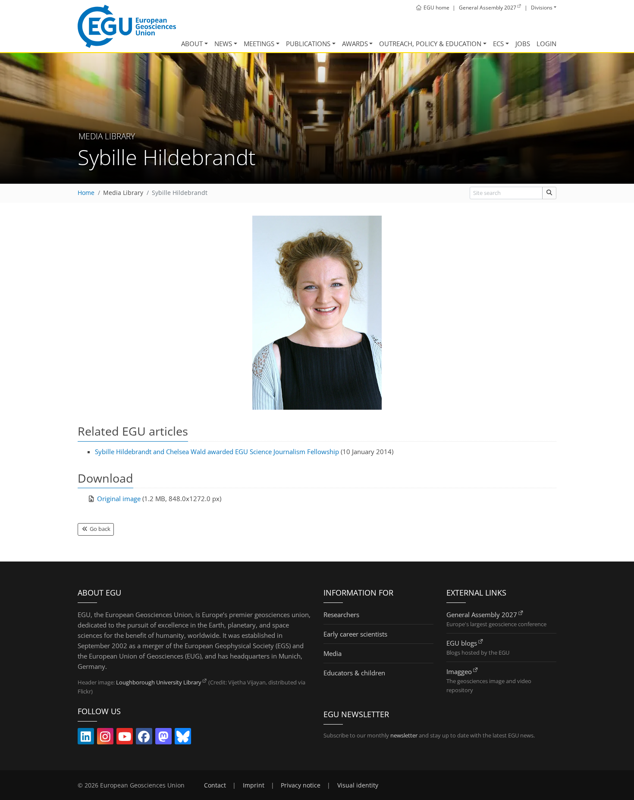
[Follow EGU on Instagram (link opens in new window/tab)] (105, 738)
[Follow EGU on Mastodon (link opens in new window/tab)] (163, 738)
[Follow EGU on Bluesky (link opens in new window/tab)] (183, 738)
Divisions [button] (541, 7)
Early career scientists (355, 634)
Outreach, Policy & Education (430, 43)
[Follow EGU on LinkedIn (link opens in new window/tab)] (86, 738)
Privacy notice (300, 785)
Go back (99, 529)
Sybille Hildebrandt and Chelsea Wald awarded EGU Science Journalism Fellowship (217, 451)
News (223, 43)
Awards (355, 43)
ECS (498, 43)
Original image (119, 498)
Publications (308, 43)
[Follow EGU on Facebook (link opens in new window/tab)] (144, 738)
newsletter (403, 735)
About (192, 43)
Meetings (259, 43)
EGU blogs (461, 643)
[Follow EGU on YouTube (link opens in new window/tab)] (124, 738)
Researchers (341, 614)
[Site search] (549, 193)
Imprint (253, 785)
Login (546, 43)
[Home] (127, 26)
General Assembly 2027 (481, 614)
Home (86, 193)
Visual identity (357, 785)
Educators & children (354, 672)
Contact (215, 785)
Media (332, 653)
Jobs (522, 43)
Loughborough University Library (158, 682)
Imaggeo (459, 671)
